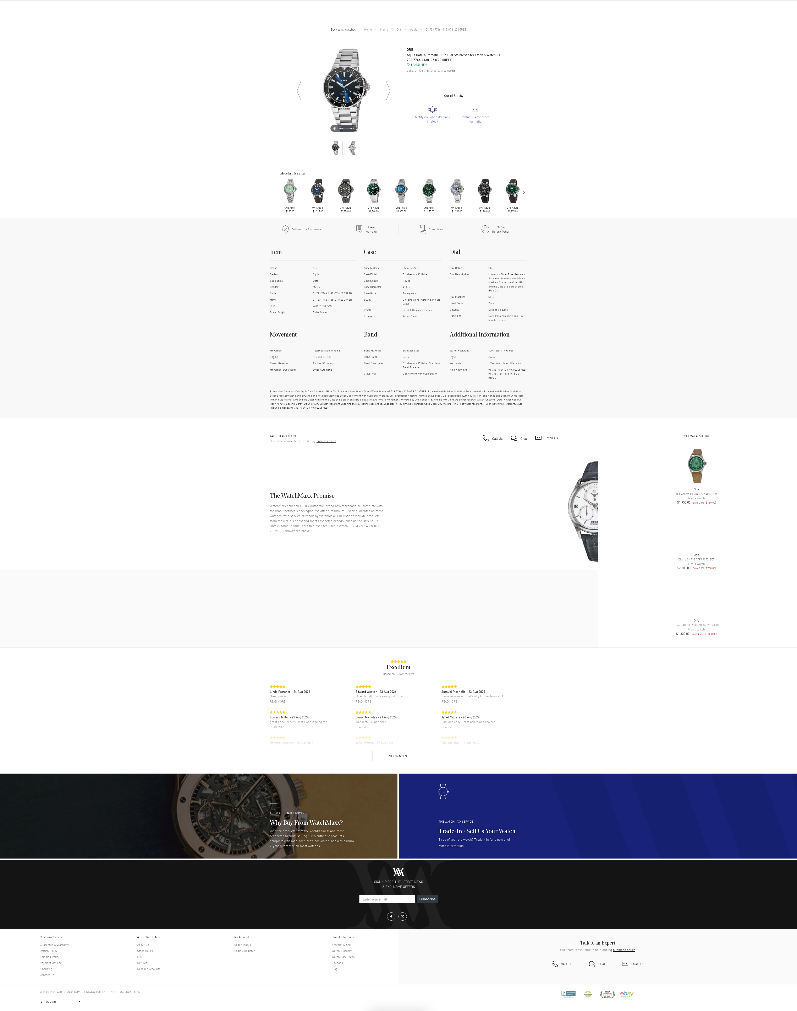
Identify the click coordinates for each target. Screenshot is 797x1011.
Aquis (413, 29)
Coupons (337, 962)
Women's (333, 18)
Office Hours (145, 950)
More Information (451, 845)
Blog (334, 968)
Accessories (402, 18)
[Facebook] (391, 916)
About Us (143, 944)
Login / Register (244, 950)
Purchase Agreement (126, 991)
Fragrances (376, 18)
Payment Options (51, 962)
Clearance (518, 18)
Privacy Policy (95, 991)
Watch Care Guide (343, 956)
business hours (326, 441)
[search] (691, 7)
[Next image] (388, 90)
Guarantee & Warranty (54, 944)
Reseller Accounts (148, 968)
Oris (399, 29)
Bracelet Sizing (341, 944)
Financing (46, 968)
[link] (432, 114)
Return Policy (48, 950)
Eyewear (354, 18)
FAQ (139, 956)
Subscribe (427, 899)
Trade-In (472, 18)
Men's (314, 18)
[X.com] (402, 916)
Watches (296, 18)
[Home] (399, 7)
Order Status (242, 944)
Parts (423, 18)
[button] (750, 7)
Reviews (142, 962)
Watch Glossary (342, 950)
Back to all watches (343, 29)
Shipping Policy (49, 956)
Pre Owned (495, 18)
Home (368, 29)
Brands (276, 18)
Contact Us (47, 974)
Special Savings (447, 18)
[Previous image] (299, 90)
